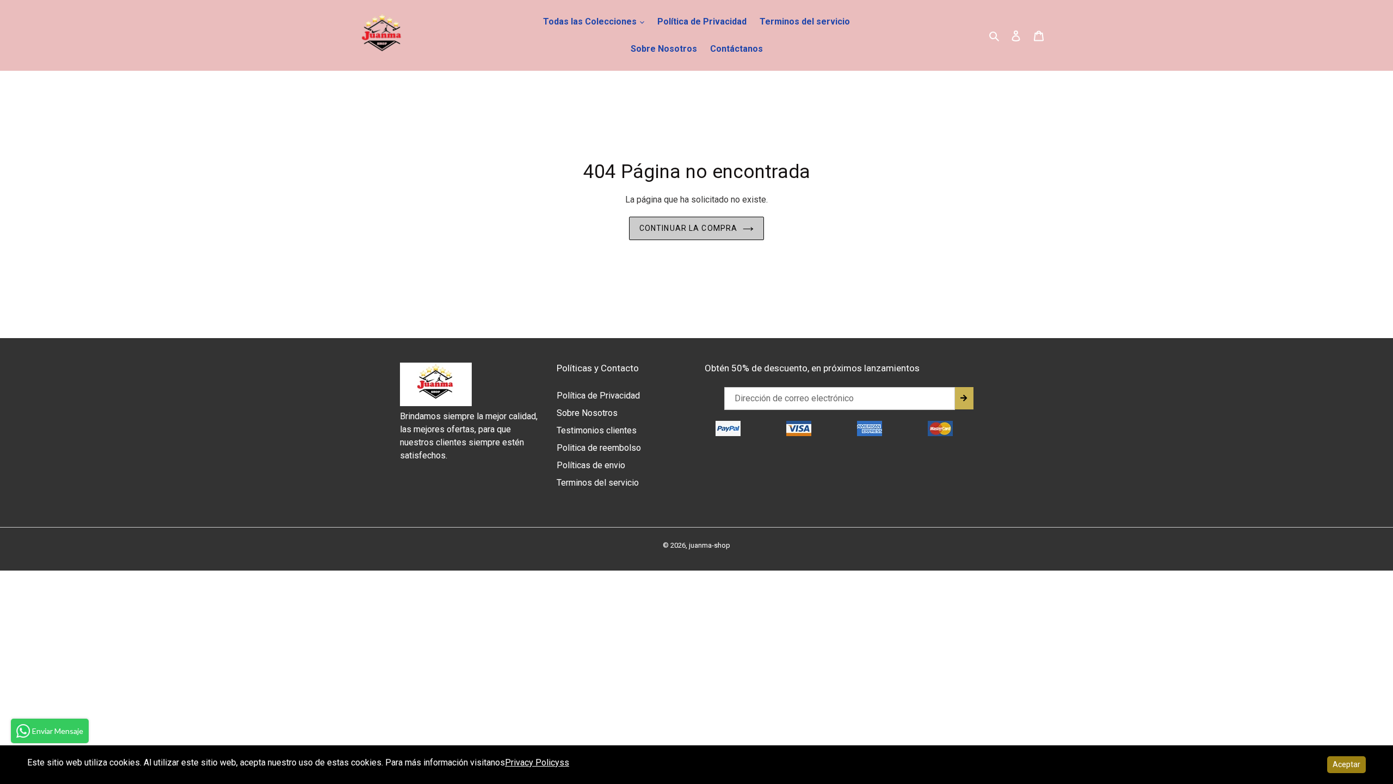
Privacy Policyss (537, 762)
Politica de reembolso (599, 448)
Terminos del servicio (805, 21)
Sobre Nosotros (664, 49)
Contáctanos (736, 49)
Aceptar (1346, 764)
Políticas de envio (591, 465)
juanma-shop (709, 545)
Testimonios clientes (597, 430)
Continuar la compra (688, 228)
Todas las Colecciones (591, 21)
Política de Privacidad (702, 21)
